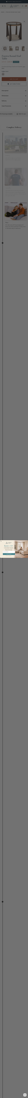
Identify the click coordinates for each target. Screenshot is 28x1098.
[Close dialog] (1, 541)
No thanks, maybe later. (8, 555)
